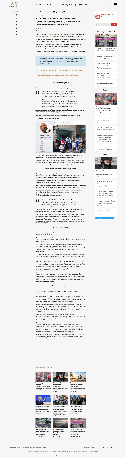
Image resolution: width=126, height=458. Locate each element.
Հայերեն (38, 12)
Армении (52, 35)
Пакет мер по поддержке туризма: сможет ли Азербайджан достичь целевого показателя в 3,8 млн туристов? (106, 202)
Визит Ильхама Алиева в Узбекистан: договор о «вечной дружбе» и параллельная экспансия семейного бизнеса (105, 66)
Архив (78, 14)
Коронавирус (39, 15)
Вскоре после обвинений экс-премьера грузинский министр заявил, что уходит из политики (43, 409)
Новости (37, 4)
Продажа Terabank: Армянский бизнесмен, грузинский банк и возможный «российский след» (77, 433)
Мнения (51, 4)
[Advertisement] (61, 352)
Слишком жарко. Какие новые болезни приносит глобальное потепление (105, 83)
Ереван (38, 30)
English (62, 12)
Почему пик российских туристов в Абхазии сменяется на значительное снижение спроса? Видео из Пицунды (77, 387)
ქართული (56, 12)
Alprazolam (62, 62)
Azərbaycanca (47, 12)
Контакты (17, 447)
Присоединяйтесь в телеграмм (104, 218)
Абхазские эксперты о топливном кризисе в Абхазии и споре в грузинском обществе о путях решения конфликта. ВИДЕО (60, 410)
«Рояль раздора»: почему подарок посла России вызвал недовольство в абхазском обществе (42, 433)
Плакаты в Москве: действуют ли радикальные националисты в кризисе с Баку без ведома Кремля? (60, 387)
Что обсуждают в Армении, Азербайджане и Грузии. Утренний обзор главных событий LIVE (43, 386)
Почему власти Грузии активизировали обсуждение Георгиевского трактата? (105, 75)
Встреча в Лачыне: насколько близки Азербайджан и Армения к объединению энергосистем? (58, 434)
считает (54, 261)
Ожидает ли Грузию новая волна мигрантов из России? (106, 57)
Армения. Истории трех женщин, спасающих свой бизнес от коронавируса (59, 71)
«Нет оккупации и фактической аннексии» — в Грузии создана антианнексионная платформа (77, 409)
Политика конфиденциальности (34, 447)
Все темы (83, 4)
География (65, 4)
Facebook (50, 36)
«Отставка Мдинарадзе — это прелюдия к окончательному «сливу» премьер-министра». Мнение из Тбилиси (105, 184)
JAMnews (38, 28)
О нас (11, 447)
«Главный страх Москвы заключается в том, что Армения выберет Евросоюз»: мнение (106, 212)
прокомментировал (68, 233)
